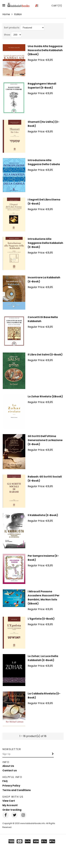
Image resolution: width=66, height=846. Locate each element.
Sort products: (12, 27)
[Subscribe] (53, 754)
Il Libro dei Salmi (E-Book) (45, 354)
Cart (56, 5)
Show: (7, 34)
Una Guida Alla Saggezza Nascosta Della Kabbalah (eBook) (45, 50)
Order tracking (11, 809)
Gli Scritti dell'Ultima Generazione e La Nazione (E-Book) (45, 440)
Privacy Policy (11, 785)
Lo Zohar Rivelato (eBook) (45, 396)
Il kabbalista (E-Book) (43, 515)
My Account (10, 805)
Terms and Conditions (16, 790)
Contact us (9, 770)
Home (6, 14)
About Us (8, 766)
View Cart (8, 800)
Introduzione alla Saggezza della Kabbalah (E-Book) (45, 243)
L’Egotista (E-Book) (41, 619)
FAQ (5, 781)
